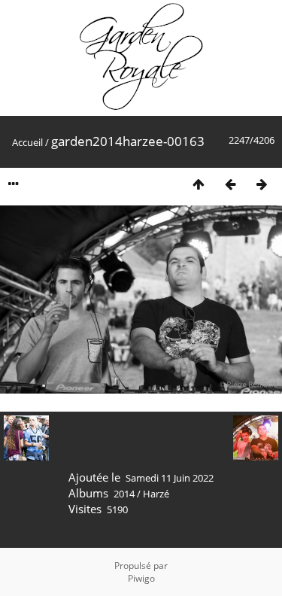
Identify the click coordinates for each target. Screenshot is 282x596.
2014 (124, 493)
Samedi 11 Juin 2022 (170, 478)
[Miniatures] (198, 184)
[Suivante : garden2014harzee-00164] (261, 184)
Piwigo (141, 578)
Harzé (156, 493)
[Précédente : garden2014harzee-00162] (230, 184)
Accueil (27, 142)
